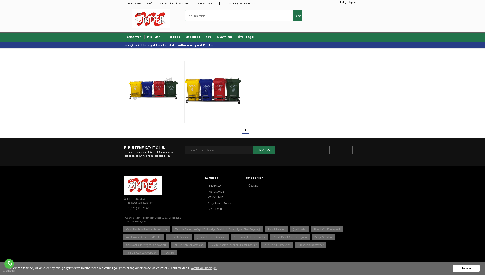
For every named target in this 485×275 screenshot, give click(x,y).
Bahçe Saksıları (323, 237)
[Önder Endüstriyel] (151, 18)
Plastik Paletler (276, 229)
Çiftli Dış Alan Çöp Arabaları (188, 245)
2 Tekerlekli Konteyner (277, 245)
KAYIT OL (264, 149)
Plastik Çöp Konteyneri (327, 229)
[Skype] (356, 150)
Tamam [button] (466, 268)
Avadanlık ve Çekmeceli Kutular (143, 237)
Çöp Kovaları (300, 229)
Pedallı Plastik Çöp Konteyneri (290, 237)
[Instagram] (325, 150)
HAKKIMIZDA (215, 186)
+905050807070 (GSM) (140, 3)
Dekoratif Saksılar (179, 237)
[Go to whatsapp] (9, 264)
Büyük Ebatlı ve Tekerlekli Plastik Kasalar (234, 245)
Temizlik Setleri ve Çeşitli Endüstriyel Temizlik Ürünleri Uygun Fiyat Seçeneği (217, 229)
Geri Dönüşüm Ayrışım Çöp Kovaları (146, 245)
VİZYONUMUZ (216, 197)
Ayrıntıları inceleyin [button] (204, 268)
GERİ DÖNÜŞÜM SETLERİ (162, 45)
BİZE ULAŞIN (215, 209)
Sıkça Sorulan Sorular (220, 203)
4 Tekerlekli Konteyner (311, 245)
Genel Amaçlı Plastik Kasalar (249, 237)
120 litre (169, 253)
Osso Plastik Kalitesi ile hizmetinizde (146, 229)
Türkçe (343, 2)
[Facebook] (304, 150)
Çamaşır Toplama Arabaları (211, 237)
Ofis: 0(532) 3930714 (206, 3)
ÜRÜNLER (142, 45)
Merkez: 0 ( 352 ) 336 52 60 (174, 3)
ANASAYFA (129, 45)
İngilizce (353, 2)
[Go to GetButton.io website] (9, 271)
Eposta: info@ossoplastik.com (239, 3)
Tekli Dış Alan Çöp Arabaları (141, 253)
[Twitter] (315, 150)
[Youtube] (346, 150)
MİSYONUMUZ (216, 191)
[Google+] (336, 150)
